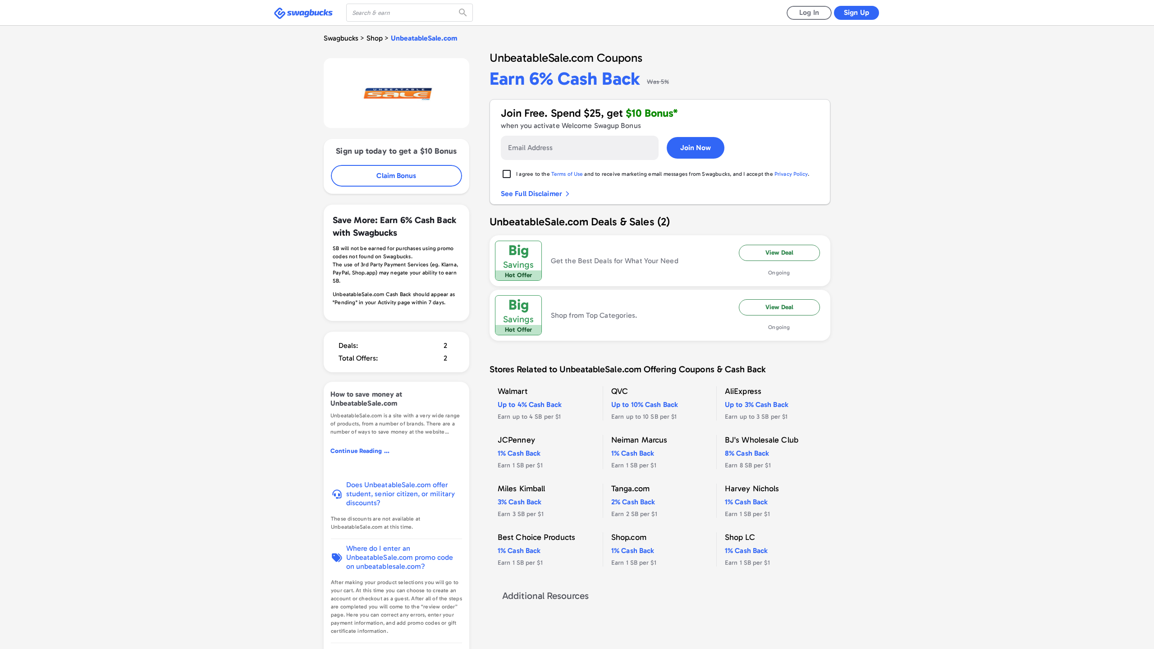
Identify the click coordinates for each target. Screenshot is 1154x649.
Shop (374, 38)
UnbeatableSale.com (424, 38)
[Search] (463, 12)
